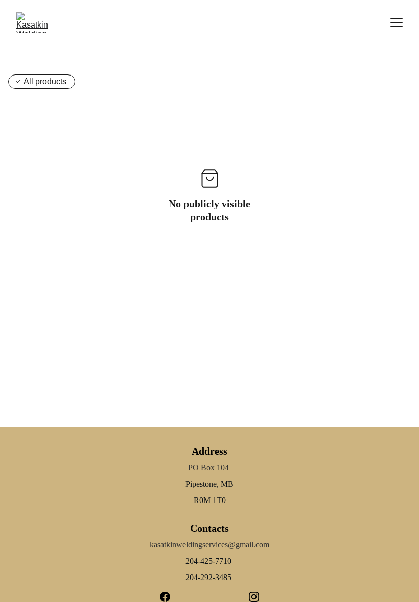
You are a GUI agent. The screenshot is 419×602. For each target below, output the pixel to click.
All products (45, 81)
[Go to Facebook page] (170, 597)
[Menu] (396, 22)
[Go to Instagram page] (254, 597)
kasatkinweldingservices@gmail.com (209, 544)
